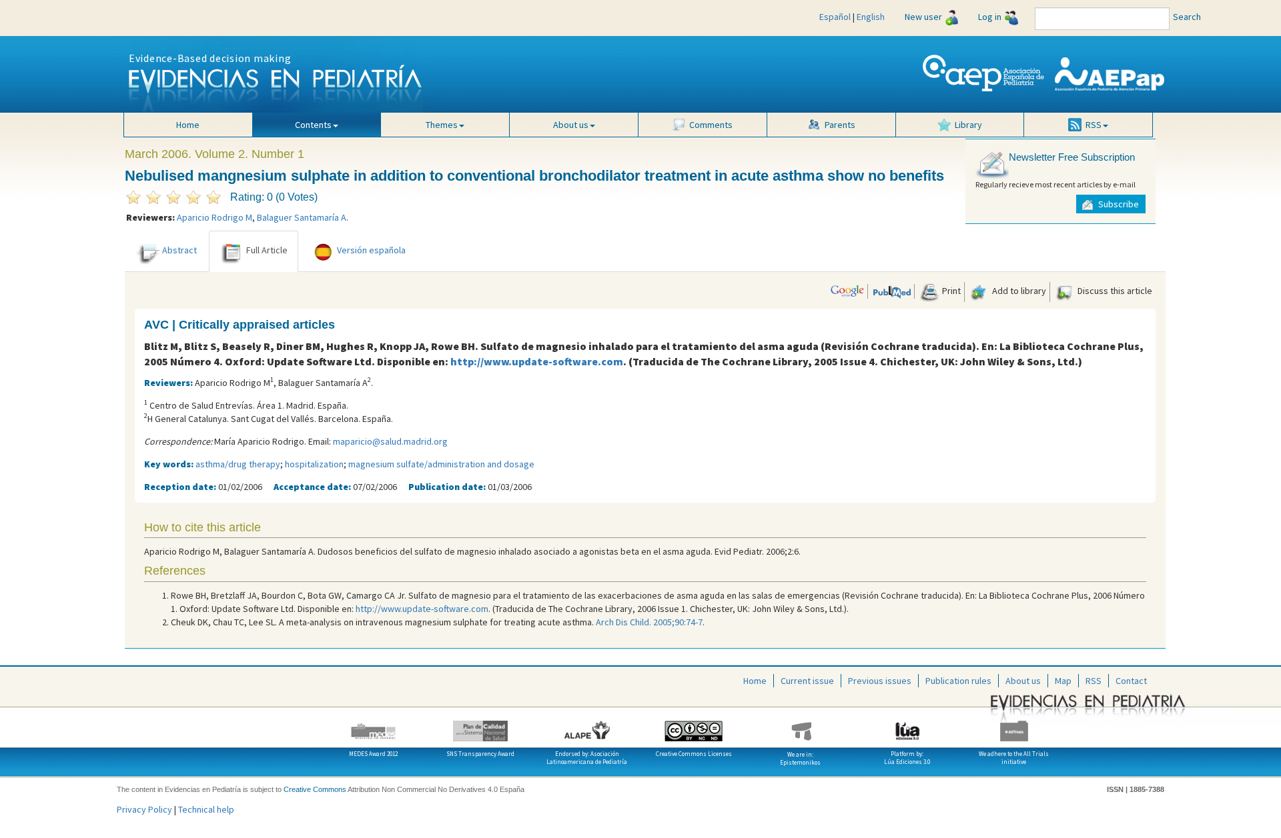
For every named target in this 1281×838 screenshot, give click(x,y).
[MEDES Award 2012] (373, 726)
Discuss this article (1114, 291)
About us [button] (570, 125)
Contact (1131, 681)
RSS (1094, 681)
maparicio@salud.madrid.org (390, 441)
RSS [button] (1094, 125)
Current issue (807, 681)
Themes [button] (442, 125)
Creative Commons (315, 789)
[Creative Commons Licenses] (694, 726)
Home (187, 125)
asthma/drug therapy (237, 464)
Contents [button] (313, 125)
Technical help (206, 809)
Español (835, 17)
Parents (840, 125)
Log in (989, 17)
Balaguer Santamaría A (301, 217)
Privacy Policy (144, 809)
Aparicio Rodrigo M (214, 217)
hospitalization (314, 464)
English (871, 17)
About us (1023, 681)
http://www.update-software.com (536, 361)
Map (1063, 681)
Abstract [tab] (179, 250)
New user (923, 17)
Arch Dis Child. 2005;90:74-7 (649, 622)
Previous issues (879, 681)
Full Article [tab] (267, 250)
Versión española (371, 250)
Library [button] (968, 125)
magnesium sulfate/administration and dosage (441, 464)
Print (950, 291)
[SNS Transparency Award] (480, 726)
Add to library (1018, 291)
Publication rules (958, 681)
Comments (711, 125)
